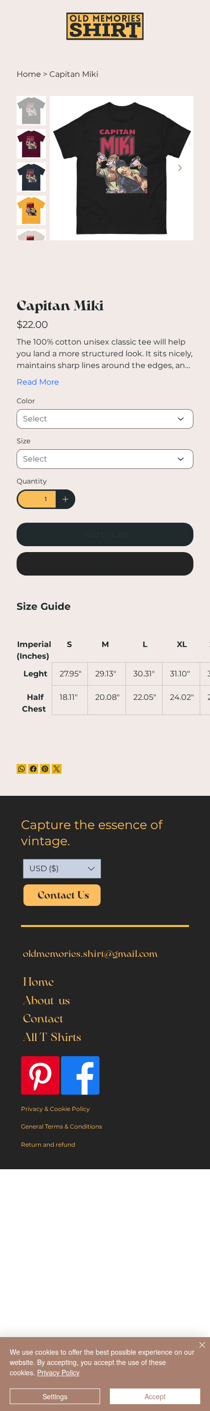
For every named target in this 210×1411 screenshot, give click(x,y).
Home (38, 982)
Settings (54, 1396)
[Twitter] (57, 769)
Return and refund (48, 1144)
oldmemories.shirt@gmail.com (90, 953)
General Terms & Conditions (61, 1126)
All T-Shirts (52, 1037)
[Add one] (65, 499)
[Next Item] (180, 168)
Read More (38, 382)
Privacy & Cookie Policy (55, 1108)
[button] (62, 869)
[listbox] (62, 869)
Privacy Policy (58, 1372)
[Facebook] (33, 769)
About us (46, 1000)
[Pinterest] (45, 769)
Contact (43, 1018)
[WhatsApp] (21, 769)
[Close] (196, 1351)
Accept (155, 1396)
